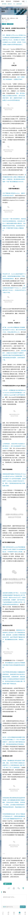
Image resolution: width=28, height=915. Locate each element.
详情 (17, 18)
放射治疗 (10, 3)
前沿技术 (8, 1)
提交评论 (22, 906)
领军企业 (12, 18)
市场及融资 (16, 1)
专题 (23, 1)
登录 (4, 907)
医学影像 (4, 3)
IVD (14, 3)
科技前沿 (11, 24)
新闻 (2, 1)
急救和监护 (19, 3)
